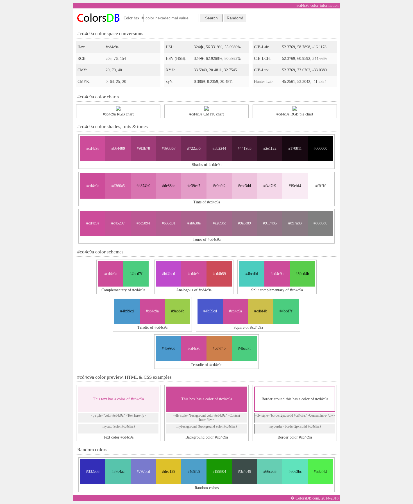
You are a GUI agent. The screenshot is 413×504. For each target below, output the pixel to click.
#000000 (320, 148)
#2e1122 (269, 148)
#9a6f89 (244, 223)
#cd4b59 (219, 274)
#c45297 (118, 223)
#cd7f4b (219, 348)
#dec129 (168, 471)
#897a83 (295, 223)
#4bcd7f (136, 274)
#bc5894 (143, 223)
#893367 (169, 148)
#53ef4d (320, 471)
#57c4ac (118, 471)
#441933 (244, 148)
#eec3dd (244, 186)
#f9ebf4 (295, 186)
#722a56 (194, 148)
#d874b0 (143, 186)
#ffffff (320, 186)
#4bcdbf (251, 274)
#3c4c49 (244, 471)
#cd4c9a (92, 148)
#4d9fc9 (193, 471)
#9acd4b (177, 311)
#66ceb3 (269, 471)
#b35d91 (169, 223)
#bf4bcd (168, 274)
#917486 (270, 223)
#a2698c (219, 223)
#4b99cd (127, 311)
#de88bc (168, 186)
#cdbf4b (260, 311)
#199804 (219, 471)
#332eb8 (92, 471)
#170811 (295, 148)
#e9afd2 (219, 186)
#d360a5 (118, 186)
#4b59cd (210, 311)
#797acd (143, 471)
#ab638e (194, 223)
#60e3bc (295, 471)
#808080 (320, 223)
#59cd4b (302, 274)
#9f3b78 (143, 148)
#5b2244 (219, 148)
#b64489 (118, 148)
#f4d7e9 (269, 186)
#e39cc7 (193, 186)
